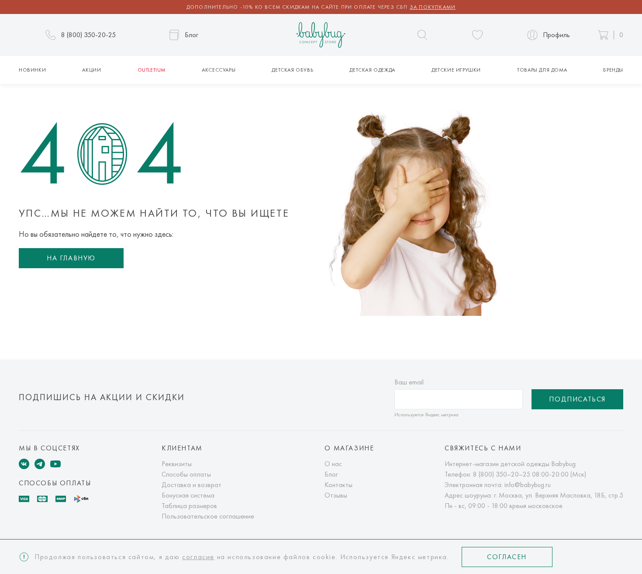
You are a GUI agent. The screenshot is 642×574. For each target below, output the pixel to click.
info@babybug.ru (527, 484)
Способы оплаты (186, 474)
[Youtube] (55, 464)
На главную (71, 258)
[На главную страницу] (321, 35)
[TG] (40, 464)
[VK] (24, 464)
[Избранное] (477, 35)
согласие (198, 556)
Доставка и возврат (191, 484)
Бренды (613, 69)
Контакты (338, 484)
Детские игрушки (456, 69)
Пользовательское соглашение (208, 516)
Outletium (152, 69)
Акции (91, 69)
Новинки (32, 69)
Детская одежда (372, 69)
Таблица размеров (189, 505)
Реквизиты (177, 463)
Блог (331, 474)
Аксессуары (218, 69)
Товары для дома (542, 69)
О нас (333, 463)
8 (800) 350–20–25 (501, 474)
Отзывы (335, 495)
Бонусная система (188, 495)
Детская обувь (292, 69)
